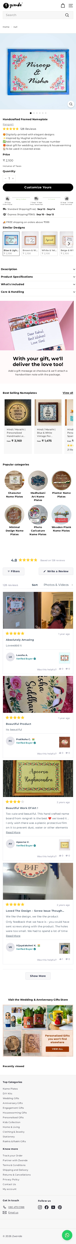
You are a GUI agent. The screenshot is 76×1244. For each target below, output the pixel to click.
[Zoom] (71, 104)
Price (6, 154)
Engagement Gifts (13, 1107)
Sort (35, 585)
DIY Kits (7, 1093)
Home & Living (11, 1127)
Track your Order (13, 1155)
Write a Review (59, 572)
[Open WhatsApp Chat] (67, 1235)
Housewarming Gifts (15, 1112)
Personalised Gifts (13, 1117)
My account (9, 1189)
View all (68, 392)
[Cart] (62, 5)
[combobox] (38, 15)
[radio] (11, 243)
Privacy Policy (11, 1179)
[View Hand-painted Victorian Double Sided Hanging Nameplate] (64, 948)
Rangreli (8, 124)
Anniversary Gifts (13, 1103)
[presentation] (69, 243)
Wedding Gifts (11, 1098)
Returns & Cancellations (16, 1174)
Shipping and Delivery (15, 1170)
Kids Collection (11, 1122)
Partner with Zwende (15, 1160)
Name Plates (10, 1088)
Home (6, 27)
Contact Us (9, 1184)
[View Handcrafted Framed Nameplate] (64, 844)
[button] (19, 129)
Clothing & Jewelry (14, 1131)
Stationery (9, 1136)
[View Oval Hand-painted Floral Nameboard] (64, 742)
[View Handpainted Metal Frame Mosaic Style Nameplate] (64, 658)
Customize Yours (38, 187)
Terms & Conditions (14, 1165)
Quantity (9, 171)
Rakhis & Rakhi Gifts (14, 1141)
